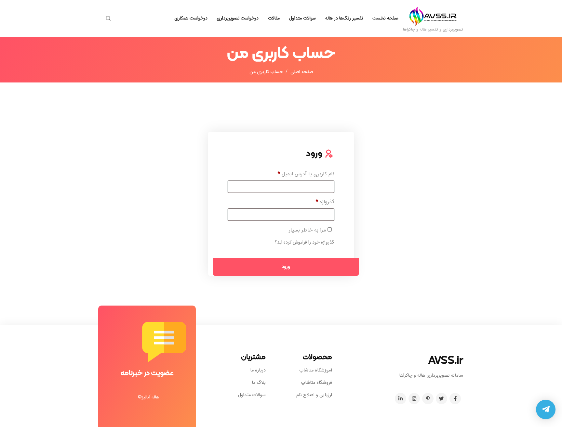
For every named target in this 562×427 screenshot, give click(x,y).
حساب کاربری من (266, 72)
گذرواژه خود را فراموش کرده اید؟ (304, 242)
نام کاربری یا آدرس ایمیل (300, 174)
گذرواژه (319, 202)
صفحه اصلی (301, 72)
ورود (286, 266)
